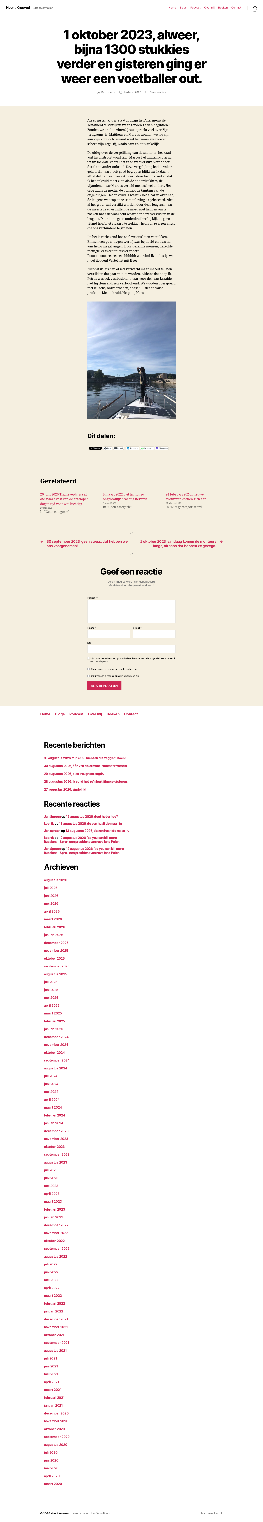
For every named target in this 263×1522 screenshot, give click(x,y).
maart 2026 (53, 919)
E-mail (137, 628)
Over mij (209, 7)
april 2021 (51, 1382)
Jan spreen (52, 831)
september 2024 (57, 1060)
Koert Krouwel (18, 7)
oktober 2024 (54, 1053)
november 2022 (56, 1233)
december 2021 (56, 1319)
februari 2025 (54, 1021)
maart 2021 (52, 1390)
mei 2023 (51, 1186)
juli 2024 (51, 1076)
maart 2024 (53, 1107)
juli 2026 (51, 888)
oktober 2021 (54, 1335)
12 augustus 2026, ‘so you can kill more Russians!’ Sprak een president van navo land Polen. (82, 840)
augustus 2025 (55, 974)
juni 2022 (51, 1272)
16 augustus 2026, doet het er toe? (92, 816)
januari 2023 (53, 1217)
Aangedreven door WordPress (91, 1513)
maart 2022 (53, 1296)
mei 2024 (51, 1092)
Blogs (183, 7)
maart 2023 (53, 1201)
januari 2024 (53, 1123)
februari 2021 (54, 1398)
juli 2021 (50, 1358)
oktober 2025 (54, 958)
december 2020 (56, 1413)
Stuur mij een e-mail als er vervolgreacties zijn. (114, 669)
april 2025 (51, 1005)
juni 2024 (51, 1084)
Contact (236, 7)
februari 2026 (54, 927)
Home (172, 7)
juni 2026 (51, 896)
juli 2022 (50, 1264)
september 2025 (56, 966)
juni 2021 (51, 1366)
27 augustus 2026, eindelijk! (65, 789)
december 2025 (56, 943)
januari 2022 (53, 1311)
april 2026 (52, 911)
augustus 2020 (55, 1445)
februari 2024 (54, 1115)
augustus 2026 (55, 880)
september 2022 (56, 1248)
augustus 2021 (55, 1351)
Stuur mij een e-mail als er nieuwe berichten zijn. (115, 675)
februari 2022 (54, 1303)
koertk (111, 92)
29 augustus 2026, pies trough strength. (74, 774)
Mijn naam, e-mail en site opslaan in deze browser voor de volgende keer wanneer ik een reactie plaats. (132, 660)
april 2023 (51, 1194)
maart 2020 (53, 1484)
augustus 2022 (55, 1256)
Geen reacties (158, 92)
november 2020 (56, 1421)
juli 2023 (50, 1170)
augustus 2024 (55, 1068)
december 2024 (56, 1037)
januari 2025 (53, 1029)
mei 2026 (51, 903)
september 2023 (56, 1154)
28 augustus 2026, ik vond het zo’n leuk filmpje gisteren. (86, 781)
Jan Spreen (52, 816)
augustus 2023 (55, 1162)
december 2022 (56, 1225)
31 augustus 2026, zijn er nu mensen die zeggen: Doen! (85, 758)
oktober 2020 (54, 1429)
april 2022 (51, 1288)
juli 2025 (50, 982)
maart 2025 (53, 1013)
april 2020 (52, 1476)
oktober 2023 (54, 1147)
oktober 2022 (54, 1241)
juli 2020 (51, 1452)
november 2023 (56, 1139)
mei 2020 (51, 1468)
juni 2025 (51, 990)
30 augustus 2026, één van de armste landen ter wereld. (86, 766)
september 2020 (57, 1437)
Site (89, 642)
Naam (91, 628)
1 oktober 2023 (132, 92)
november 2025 (56, 950)
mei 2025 (51, 998)
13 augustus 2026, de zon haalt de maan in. (91, 823)
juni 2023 (51, 1178)
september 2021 (56, 1343)
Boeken (223, 7)
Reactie (92, 597)
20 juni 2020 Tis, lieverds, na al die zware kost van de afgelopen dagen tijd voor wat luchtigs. (64, 499)
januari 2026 (53, 935)
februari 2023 (54, 1209)
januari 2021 (53, 1405)
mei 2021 (51, 1374)
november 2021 (56, 1327)
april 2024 (52, 1100)
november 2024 (56, 1045)
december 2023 (56, 1131)
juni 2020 (51, 1460)
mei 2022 (51, 1280)
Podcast (195, 7)
